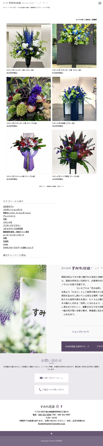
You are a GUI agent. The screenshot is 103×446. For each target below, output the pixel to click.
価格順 (88, 19)
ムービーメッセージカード (13, 234)
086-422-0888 (44, 414)
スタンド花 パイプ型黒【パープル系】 (66, 176)
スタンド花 (12, 7)
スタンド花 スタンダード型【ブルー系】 (67, 70)
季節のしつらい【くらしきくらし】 (17, 212)
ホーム (5, 7)
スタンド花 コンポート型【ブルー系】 (20, 70)
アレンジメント (9, 216)
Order (5, 244)
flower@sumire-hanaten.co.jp (51, 423)
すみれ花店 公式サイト (75, 346)
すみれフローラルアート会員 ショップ (18, 247)
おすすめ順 (80, 19)
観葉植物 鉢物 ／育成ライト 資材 (16, 231)
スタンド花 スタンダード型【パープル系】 (22, 123)
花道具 (5, 241)
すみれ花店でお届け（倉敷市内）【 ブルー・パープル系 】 (34, 7)
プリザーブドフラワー (12, 225)
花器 (5, 238)
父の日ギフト (8, 206)
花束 (5, 219)
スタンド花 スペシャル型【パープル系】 (21, 176)
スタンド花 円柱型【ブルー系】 (63, 123)
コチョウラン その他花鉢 (13, 228)
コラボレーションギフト (12, 209)
